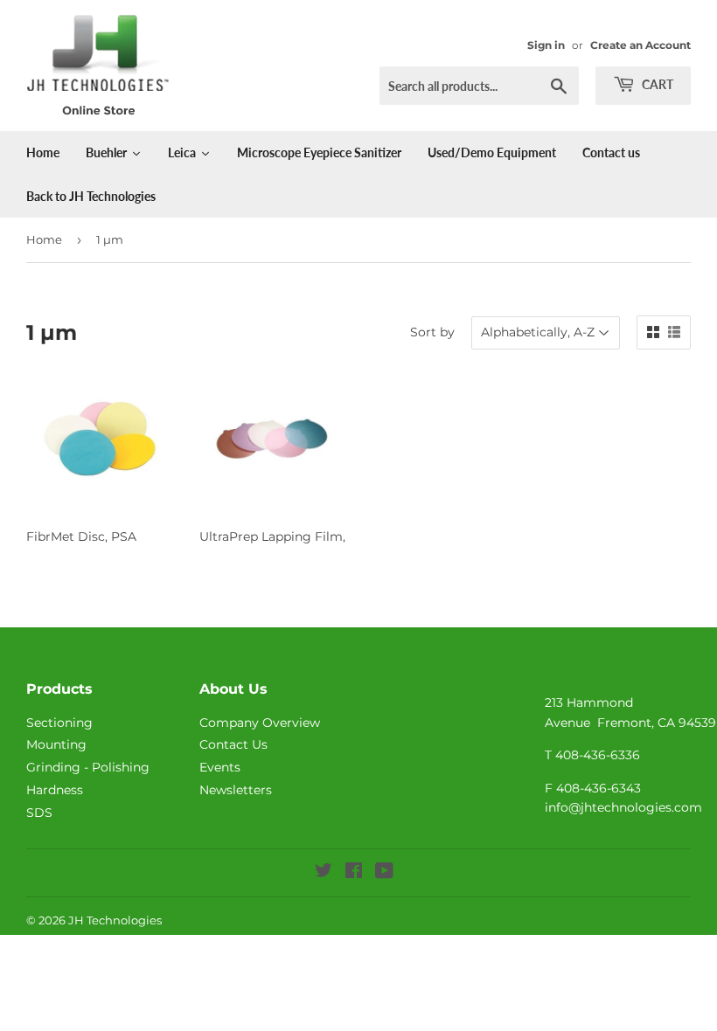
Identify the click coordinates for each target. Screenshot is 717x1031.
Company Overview (259, 722)
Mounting (56, 744)
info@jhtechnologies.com (623, 807)
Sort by (432, 332)
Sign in (546, 45)
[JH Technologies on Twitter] (323, 873)
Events (219, 767)
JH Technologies (115, 920)
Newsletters (235, 790)
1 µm (109, 239)
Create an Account (640, 45)
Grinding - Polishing (88, 767)
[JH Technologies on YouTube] (384, 873)
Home (44, 239)
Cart (656, 84)
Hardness (54, 790)
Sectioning (59, 722)
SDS (39, 812)
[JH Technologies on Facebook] (354, 873)
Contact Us (233, 744)
